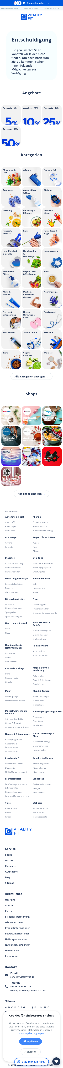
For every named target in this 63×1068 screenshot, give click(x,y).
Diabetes (10, 558)
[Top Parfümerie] (11, 476)
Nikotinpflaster (39, 767)
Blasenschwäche (40, 745)
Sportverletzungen (13, 616)
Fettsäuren (37, 725)
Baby (35, 584)
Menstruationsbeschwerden (45, 613)
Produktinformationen (17, 927)
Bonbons (9, 588)
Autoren (9, 905)
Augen (36, 542)
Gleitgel (36, 788)
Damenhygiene (40, 604)
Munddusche (38, 700)
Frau (35, 599)
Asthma (8, 542)
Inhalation (9, 547)
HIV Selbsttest (39, 792)
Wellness (37, 803)
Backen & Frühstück (14, 584)
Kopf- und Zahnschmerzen (17, 796)
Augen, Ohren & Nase (44, 537)
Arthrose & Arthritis (14, 719)
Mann (8, 691)
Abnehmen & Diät (14, 516)
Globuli (8, 657)
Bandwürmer (39, 684)
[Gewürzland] (31, 436)
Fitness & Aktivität (15, 599)
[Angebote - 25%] (52, 123)
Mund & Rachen (41, 691)
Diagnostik (10, 767)
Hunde (8, 812)
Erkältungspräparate (42, 567)
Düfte (7, 673)
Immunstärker (39, 651)
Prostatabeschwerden (15, 700)
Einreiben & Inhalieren (43, 563)
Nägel (7, 633)
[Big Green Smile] (52, 415)
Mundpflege (38, 704)
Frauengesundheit (41, 608)
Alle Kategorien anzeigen (31, 376)
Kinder (36, 592)
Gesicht (8, 682)
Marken (9, 860)
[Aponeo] (11, 415)
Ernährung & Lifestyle (16, 578)
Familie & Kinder (41, 578)
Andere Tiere (11, 808)
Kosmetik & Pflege (14, 668)
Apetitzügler (10, 526)
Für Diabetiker (11, 592)
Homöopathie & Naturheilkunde (13, 646)
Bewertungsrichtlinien (17, 933)
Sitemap (9, 882)
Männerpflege (11, 696)
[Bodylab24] (11, 436)
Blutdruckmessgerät (42, 630)
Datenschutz (12, 950)
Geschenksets (11, 678)
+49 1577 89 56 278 (20, 986)
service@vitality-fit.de (22, 976)
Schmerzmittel (13, 778)
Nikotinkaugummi (41, 763)
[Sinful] (52, 456)
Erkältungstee (39, 571)
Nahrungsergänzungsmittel (47, 711)
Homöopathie (11, 661)
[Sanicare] (31, 456)
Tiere (8, 803)
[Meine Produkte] (56, 1061)
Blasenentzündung (41, 741)
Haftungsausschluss (16, 939)
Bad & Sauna (38, 812)
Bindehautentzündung (43, 530)
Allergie (37, 516)
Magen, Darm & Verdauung (41, 669)
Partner (9, 911)
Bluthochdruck (39, 639)
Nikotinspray (38, 772)
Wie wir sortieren (14, 922)
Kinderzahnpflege (41, 696)
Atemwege (10, 537)
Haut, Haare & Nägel (16, 623)
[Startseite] (31, 17)
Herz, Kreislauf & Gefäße (41, 624)
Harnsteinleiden (40, 750)
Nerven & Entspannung (17, 734)
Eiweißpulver (38, 721)
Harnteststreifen (12, 571)
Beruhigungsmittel (13, 739)
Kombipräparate (40, 655)
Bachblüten (10, 653)
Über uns (10, 899)
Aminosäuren (39, 717)
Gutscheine (11, 871)
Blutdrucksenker (40, 634)
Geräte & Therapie (13, 723)
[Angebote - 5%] (11, 123)
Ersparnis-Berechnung (17, 916)
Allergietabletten (40, 522)
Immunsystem (40, 645)
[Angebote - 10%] (31, 123)
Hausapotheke (39, 588)
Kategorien (11, 866)
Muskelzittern (11, 751)
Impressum (11, 956)
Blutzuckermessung (14, 563)
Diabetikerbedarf (13, 567)
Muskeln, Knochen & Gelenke (16, 712)
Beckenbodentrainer (42, 784)
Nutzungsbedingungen (17, 944)
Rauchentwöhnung (43, 758)
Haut (7, 628)
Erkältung (38, 558)
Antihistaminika (40, 526)
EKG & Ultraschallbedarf (16, 772)
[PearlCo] (11, 456)
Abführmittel (38, 675)
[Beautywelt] (31, 415)
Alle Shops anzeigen (31, 493)
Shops (8, 854)
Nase (35, 547)
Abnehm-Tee (11, 522)
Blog (7, 877)
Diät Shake (10, 530)
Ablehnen (31, 1051)
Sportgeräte (10, 612)
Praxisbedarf (12, 758)
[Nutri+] (52, 436)
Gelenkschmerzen (13, 792)
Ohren (35, 551)
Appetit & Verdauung (42, 680)
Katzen (8, 816)
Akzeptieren (30, 1041)
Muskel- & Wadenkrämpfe (17, 727)
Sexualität (38, 778)
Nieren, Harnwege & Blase (43, 735)
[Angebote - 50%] (11, 144)
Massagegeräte (40, 816)
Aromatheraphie (40, 808)
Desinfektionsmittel (14, 763)
